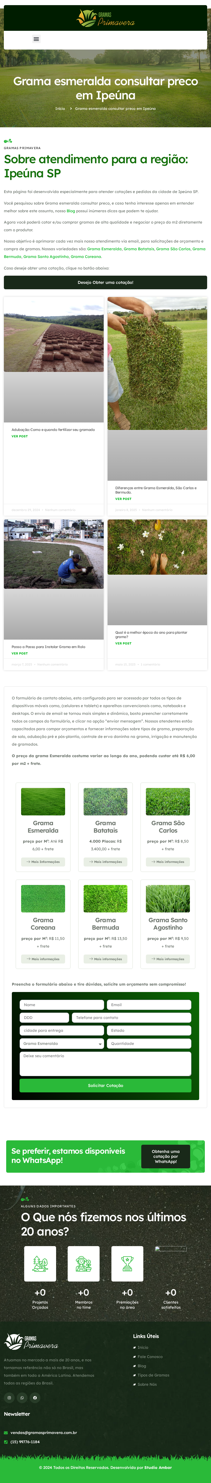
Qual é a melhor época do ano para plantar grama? (151, 634)
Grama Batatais (139, 248)
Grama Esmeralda (104, 248)
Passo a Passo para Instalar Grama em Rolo (48, 646)
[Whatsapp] (22, 1397)
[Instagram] (9, 1397)
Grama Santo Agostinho (46, 256)
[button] (36, 39)
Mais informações (108, 862)
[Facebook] (35, 1397)
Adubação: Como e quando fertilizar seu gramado (53, 429)
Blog (71, 210)
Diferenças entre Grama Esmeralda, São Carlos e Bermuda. (156, 490)
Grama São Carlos (173, 248)
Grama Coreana (86, 256)
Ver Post (20, 436)
